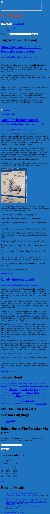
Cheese (20, 383)
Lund (13, 372)
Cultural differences (37, 383)
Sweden (10, 273)
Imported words (42, 389)
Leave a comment (30, 57)
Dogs (44, 383)
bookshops (12, 383)
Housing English (29, 389)
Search (3, 21)
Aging (7, 383)
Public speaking (39, 395)
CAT (16, 383)
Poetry (19, 395)
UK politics (20, 403)
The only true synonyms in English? (19, 493)
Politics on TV (31, 395)
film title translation (24, 386)
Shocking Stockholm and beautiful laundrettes (21, 49)
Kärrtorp (16, 392)
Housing (4, 114)
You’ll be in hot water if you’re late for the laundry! (22, 122)
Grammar (46, 386)
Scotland (15, 398)
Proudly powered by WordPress (12, 512)
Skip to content (18, 24)
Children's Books (27, 383)
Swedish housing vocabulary (14, 400)
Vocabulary (41, 403)
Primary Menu (6, 24)
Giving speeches (38, 386)
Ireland (3, 392)
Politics (25, 395)
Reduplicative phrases (7, 398)
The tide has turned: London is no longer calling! (23, 506)
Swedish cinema (33, 398)
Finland (32, 386)
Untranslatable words (29, 403)
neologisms (33, 392)
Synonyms (28, 400)
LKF (9, 372)
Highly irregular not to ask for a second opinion (23, 495)
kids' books (8, 392)
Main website (10, 28)
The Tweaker (11, 15)
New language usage (9, 395)
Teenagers (37, 400)
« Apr (3, 481)
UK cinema (14, 403)
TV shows (7, 403)
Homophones (4, 389)
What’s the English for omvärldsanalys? (20, 500)
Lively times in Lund (17, 279)
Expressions (12, 385)
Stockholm (11, 114)
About (8, 30)
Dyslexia (3, 386)
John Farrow (19, 57)
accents (3, 383)
